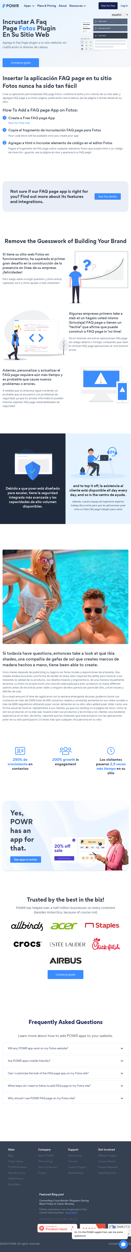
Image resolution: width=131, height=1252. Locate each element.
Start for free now (19, 123)
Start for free (108, 5)
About (63, 6)
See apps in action (25, 859)
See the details (107, 196)
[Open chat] (123, 1244)
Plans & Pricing (46, 6)
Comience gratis (21, 62)
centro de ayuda (112, 494)
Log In (124, 5)
